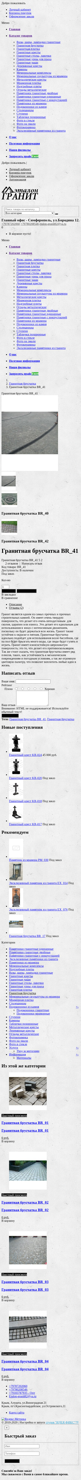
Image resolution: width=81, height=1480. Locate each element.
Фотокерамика (26, 127)
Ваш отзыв (8, 705)
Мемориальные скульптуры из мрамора (42, 76)
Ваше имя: (8, 681)
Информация (17, 1054)
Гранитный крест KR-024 (25, 755)
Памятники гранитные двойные (37, 93)
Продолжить (10, 715)
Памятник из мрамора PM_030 (28, 860)
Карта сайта (16, 1412)
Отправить (12, 1461)
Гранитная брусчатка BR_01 (25, 1123)
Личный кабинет (20, 9)
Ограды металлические (32, 89)
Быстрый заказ (26, 591)
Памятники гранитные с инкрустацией (42, 100)
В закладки (9, 594)
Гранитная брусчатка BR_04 (25, 1361)
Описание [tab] (15, 604)
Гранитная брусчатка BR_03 (25, 1282)
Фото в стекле (26, 120)
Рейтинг (7, 685)
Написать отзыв (32, 563)
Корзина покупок (20, 13)
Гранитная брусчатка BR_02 (25, 1202)
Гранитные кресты (28, 52)
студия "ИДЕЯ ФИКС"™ (62, 1422)
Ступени (22, 113)
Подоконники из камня (32, 106)
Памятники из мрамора (32, 103)
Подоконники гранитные (33, 1010)
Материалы (24, 1057)
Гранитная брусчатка (30, 45)
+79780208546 (30, 224)
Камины (22, 69)
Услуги (13, 1047)
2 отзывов (11, 563)
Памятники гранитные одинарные (39, 96)
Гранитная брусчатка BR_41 (27, 719)
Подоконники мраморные (33, 1013)
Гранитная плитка (28, 49)
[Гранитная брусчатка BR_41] (30, 469)
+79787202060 (11, 224)
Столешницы (25, 110)
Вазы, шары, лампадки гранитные (38, 42)
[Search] (56, 214)
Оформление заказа (21, 16)
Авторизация (17, 179)
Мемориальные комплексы (34, 72)
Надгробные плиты (29, 86)
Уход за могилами (28, 1051)
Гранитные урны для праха (34, 59)
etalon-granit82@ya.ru (53, 224)
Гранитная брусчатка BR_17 (27, 936)
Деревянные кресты (29, 66)
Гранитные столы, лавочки (34, 55)
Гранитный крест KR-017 (25, 824)
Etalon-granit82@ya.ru (22, 1396)
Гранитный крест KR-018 (25, 801)
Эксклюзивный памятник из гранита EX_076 (38, 909)
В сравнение (10, 598)
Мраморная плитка (29, 83)
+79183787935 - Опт (22, 1392)
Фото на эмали (26, 123)
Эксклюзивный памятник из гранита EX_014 (38, 883)
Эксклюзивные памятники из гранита (41, 130)
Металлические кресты (31, 79)
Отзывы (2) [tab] (16, 607)
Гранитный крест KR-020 (25, 778)
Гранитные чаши (27, 62)
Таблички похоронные (31, 117)
